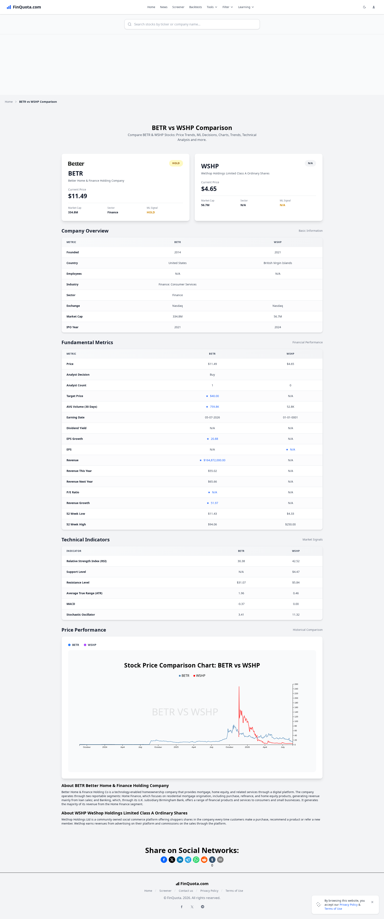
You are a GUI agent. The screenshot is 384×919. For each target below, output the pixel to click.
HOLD (151, 212)
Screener (178, 7)
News (164, 7)
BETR (75, 173)
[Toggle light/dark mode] (364, 7)
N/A (243, 205)
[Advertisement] (192, 64)
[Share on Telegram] (188, 859)
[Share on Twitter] (172, 859)
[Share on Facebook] (164, 859)
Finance (112, 212)
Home (151, 7)
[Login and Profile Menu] (374, 7)
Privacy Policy (209, 891)
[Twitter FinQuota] (192, 907)
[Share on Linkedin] (180, 859)
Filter (226, 7)
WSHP (210, 166)
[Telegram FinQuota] (203, 907)
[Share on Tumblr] (212, 859)
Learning (244, 7)
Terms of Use (234, 891)
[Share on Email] (220, 859)
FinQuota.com (194, 883)
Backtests (195, 7)
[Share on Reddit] (204, 859)
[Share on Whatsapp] (196, 859)
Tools (210, 7)
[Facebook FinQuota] (182, 907)
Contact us (186, 891)
